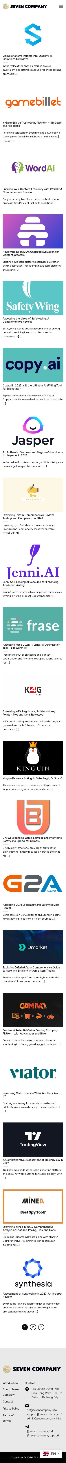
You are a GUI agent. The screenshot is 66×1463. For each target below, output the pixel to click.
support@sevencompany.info (45, 1414)
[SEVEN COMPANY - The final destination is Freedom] (25, 7)
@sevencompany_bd (40, 1431)
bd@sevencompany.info (42, 1410)
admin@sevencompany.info (44, 1418)
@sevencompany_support (43, 1435)
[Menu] (61, 6)
